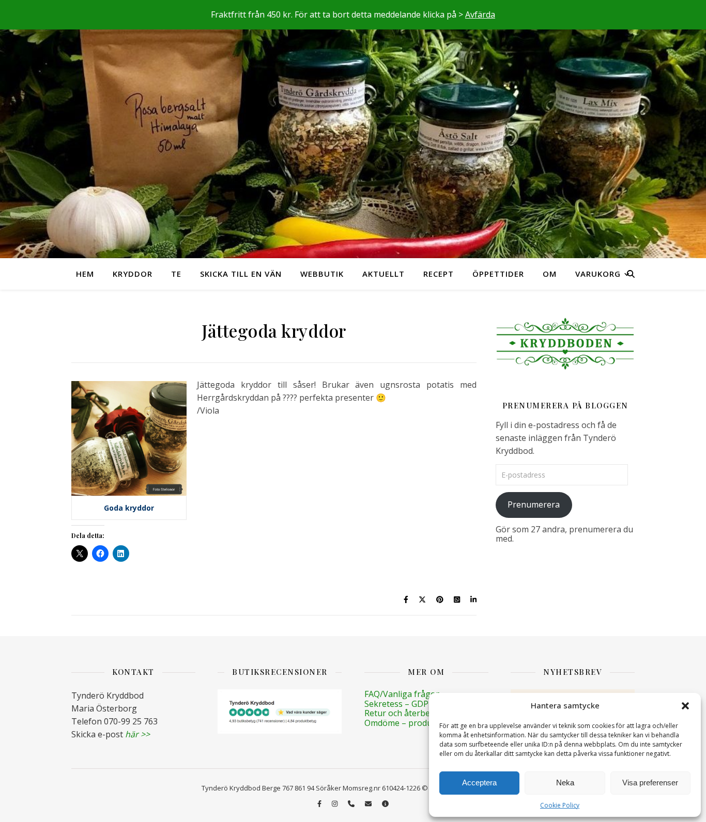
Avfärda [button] (480, 14)
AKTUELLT (383, 273)
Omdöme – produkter (406, 723)
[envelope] (369, 804)
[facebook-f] (320, 804)
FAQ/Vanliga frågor (401, 694)
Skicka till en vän (241, 273)
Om (550, 273)
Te (176, 273)
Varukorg (598, 273)
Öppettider (498, 273)
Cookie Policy (559, 805)
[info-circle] (385, 804)
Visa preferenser (650, 782)
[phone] (352, 804)
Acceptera (479, 782)
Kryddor (132, 273)
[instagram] (335, 804)
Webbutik (322, 273)
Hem (85, 273)
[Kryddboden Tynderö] (353, 129)
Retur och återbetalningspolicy (424, 713)
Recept (438, 273)
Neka (565, 782)
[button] (685, 706)
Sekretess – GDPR (399, 703)
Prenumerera (534, 504)
